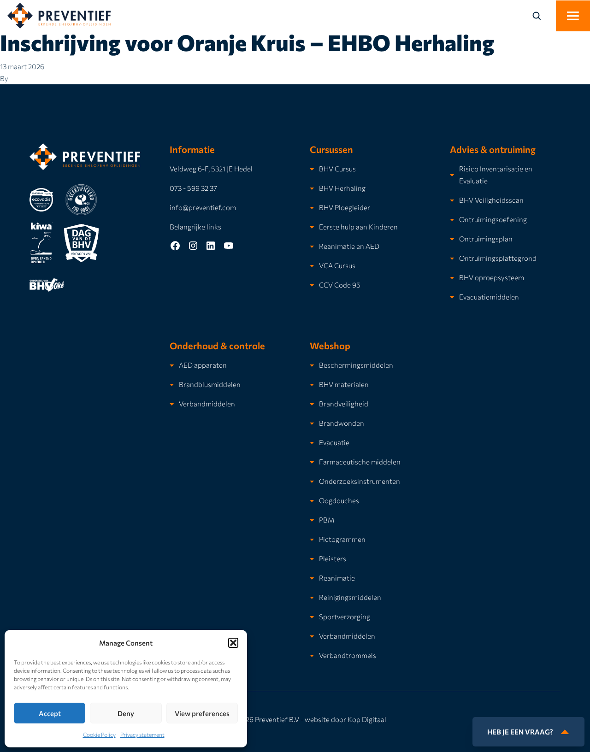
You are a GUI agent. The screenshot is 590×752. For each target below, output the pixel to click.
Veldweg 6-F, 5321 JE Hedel (211, 168)
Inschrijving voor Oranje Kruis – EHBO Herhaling (247, 42)
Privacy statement (142, 734)
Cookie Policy (99, 734)
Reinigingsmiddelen (350, 597)
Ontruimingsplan (486, 238)
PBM (326, 519)
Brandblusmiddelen (210, 384)
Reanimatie (337, 577)
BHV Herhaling (342, 187)
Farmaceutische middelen (360, 461)
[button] (233, 642)
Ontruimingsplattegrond (498, 257)
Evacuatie (334, 442)
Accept (50, 713)
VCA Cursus (337, 265)
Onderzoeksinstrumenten (359, 480)
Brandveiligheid (343, 403)
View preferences (202, 713)
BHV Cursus (337, 168)
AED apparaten (203, 364)
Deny (126, 713)
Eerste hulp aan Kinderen (358, 226)
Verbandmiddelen (207, 403)
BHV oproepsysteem (491, 277)
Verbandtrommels (347, 655)
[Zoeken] (542, 15)
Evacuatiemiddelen (489, 296)
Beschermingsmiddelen (356, 364)
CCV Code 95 (339, 284)
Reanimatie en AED (349, 245)
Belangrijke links (195, 226)
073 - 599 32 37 (193, 187)
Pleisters (332, 558)
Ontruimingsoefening (493, 219)
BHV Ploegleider (344, 207)
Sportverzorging (344, 616)
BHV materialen (344, 384)
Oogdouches (339, 500)
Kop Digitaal (367, 719)
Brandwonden (341, 422)
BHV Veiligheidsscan (491, 199)
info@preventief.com (203, 207)
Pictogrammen (342, 539)
